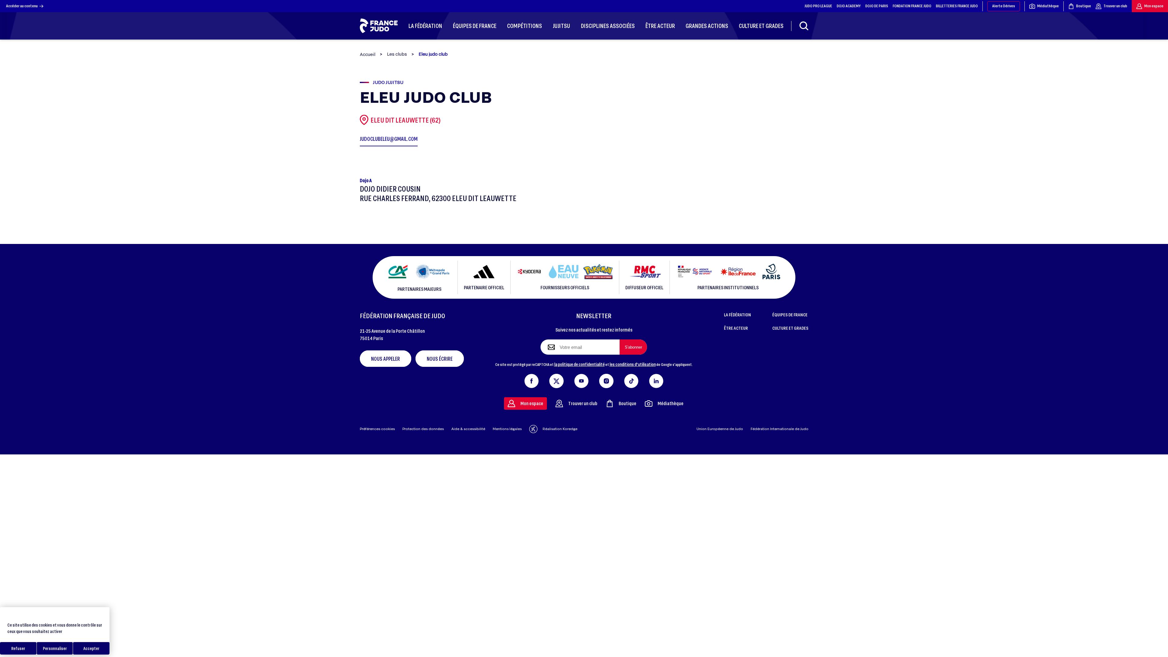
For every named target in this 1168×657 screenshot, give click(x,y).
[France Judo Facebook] (531, 379)
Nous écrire (440, 359)
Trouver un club (1115, 5)
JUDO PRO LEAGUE (818, 5)
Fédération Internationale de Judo (779, 429)
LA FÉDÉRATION (737, 314)
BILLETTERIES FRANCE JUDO (957, 5)
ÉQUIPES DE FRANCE (790, 314)
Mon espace (1153, 5)
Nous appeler (385, 359)
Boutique (1083, 5)
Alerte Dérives (1003, 5)
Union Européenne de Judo (720, 429)
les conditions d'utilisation (633, 364)
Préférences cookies (377, 429)
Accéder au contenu (22, 5)
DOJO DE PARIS (876, 5)
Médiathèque (1048, 5)
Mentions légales (507, 429)
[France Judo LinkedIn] (656, 379)
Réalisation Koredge (560, 429)
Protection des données (423, 429)
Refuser (18, 648)
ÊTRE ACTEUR (736, 328)
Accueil (367, 54)
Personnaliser (55, 648)
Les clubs (397, 54)
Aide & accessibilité (468, 429)
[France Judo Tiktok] (631, 379)
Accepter (91, 648)
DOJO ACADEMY (849, 5)
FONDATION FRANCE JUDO (912, 5)
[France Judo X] (556, 379)
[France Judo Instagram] (606, 379)
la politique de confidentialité (579, 364)
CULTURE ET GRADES (790, 328)
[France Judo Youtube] (581, 379)
